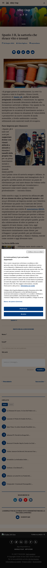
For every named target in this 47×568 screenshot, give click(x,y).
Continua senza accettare (35, 251)
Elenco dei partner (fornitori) (13, 301)
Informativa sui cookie (28, 285)
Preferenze (23, 308)
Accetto (23, 314)
